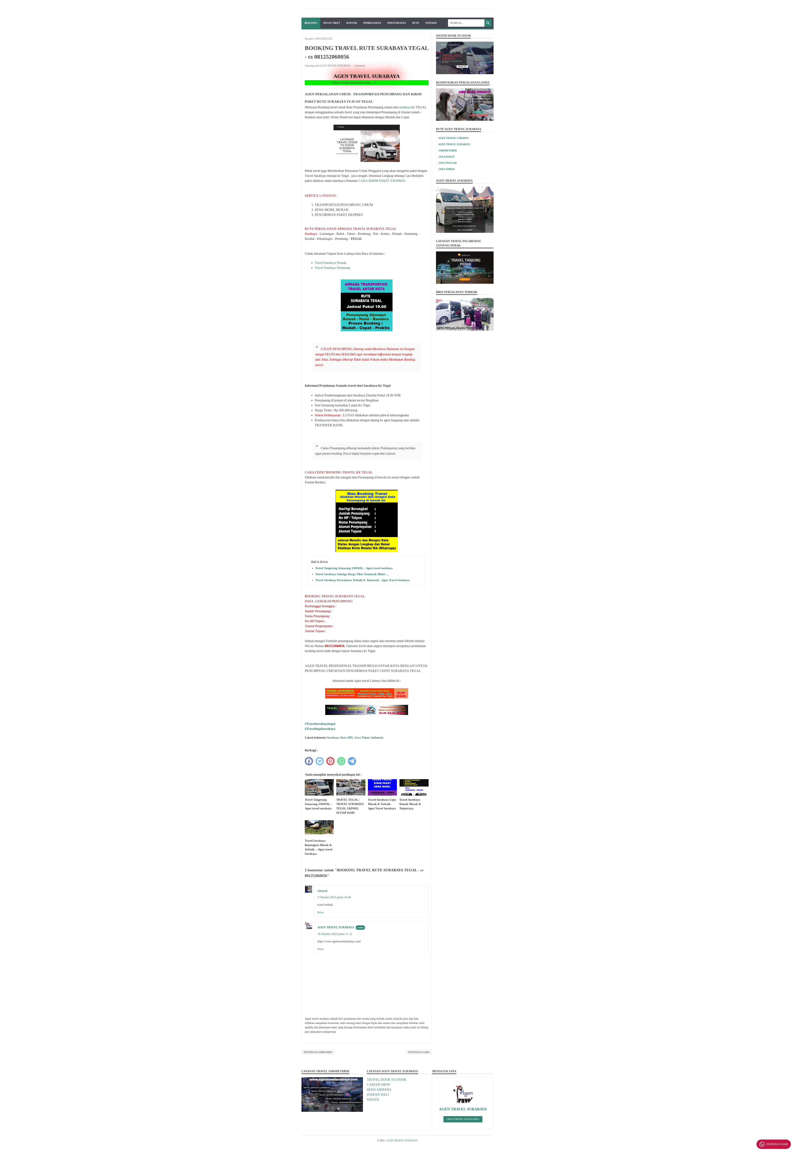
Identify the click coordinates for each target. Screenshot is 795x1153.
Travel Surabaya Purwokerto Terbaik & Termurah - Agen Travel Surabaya (362, 580)
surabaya (404, 107)
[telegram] (352, 761)
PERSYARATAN (396, 23)
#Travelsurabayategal (320, 724)
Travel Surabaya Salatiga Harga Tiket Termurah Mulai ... (351, 574)
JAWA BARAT (446, 156)
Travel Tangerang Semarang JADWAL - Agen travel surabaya (354, 568)
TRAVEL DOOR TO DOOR (386, 1079)
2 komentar (359, 65)
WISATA (373, 1099)
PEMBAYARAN (372, 23)
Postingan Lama (418, 1052)
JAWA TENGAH (447, 163)
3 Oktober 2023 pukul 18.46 (334, 897)
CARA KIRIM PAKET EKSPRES (381, 180)
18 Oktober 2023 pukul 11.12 (334, 934)
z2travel (322, 890)
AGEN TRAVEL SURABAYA (335, 927)
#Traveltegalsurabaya (320, 728)
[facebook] (309, 761)
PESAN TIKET (331, 23)
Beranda (311, 23)
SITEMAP (431, 23)
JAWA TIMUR (446, 169)
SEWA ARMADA (379, 1089)
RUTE (415, 23)
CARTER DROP (378, 1084)
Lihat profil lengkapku (463, 1119)
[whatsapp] (341, 761)
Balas (320, 912)
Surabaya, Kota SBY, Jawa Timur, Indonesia (355, 737)
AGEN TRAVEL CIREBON (453, 138)
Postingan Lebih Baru (318, 1052)
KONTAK (351, 23)
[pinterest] (330, 761)
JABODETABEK (447, 150)
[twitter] (320, 761)
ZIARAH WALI (378, 1094)
